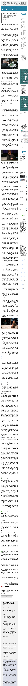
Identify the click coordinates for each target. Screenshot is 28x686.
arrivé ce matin (4, 575)
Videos (3, 9)
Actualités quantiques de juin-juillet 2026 (24, 19)
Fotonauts (12, 519)
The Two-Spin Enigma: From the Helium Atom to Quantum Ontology (23, 114)
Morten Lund (13, 132)
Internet (13, 582)
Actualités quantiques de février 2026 (24, 42)
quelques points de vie (12, 96)
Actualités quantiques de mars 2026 (24, 32)
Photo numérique (11, 583)
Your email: (3, 593)
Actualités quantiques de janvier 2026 (24, 44)
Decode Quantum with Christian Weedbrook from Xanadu (23, 39)
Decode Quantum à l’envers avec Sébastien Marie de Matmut (23, 26)
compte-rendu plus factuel (9, 472)
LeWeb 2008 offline (10, 14)
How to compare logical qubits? (24, 35)
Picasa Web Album (10, 517)
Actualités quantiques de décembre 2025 (24, 47)
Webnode (9, 213)
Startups (16, 583)
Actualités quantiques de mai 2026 (24, 22)
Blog (7, 9)
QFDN (23, 247)
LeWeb (16, 582)
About (11, 9)
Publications (14, 7)
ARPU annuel (10, 176)
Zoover (16, 213)
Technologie (9, 584)
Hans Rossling (12, 453)
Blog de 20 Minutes (12, 473)
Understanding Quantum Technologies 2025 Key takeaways (23, 87)
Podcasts (20, 7)
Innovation (9, 582)
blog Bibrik (5, 444)
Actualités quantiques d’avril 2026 (23, 30)
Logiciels (5, 583)
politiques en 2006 (12, 95)
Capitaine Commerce (8, 640)
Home (3, 7)
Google (6, 582)
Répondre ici (5, 638)
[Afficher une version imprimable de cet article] (5, 19)
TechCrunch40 (14, 228)
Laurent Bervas (8, 607)
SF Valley (13, 541)
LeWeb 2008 (15, 24)
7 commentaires (8, 17)
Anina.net (6, 342)
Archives (8, 7)
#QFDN (24, 219)
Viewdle (3, 213)
